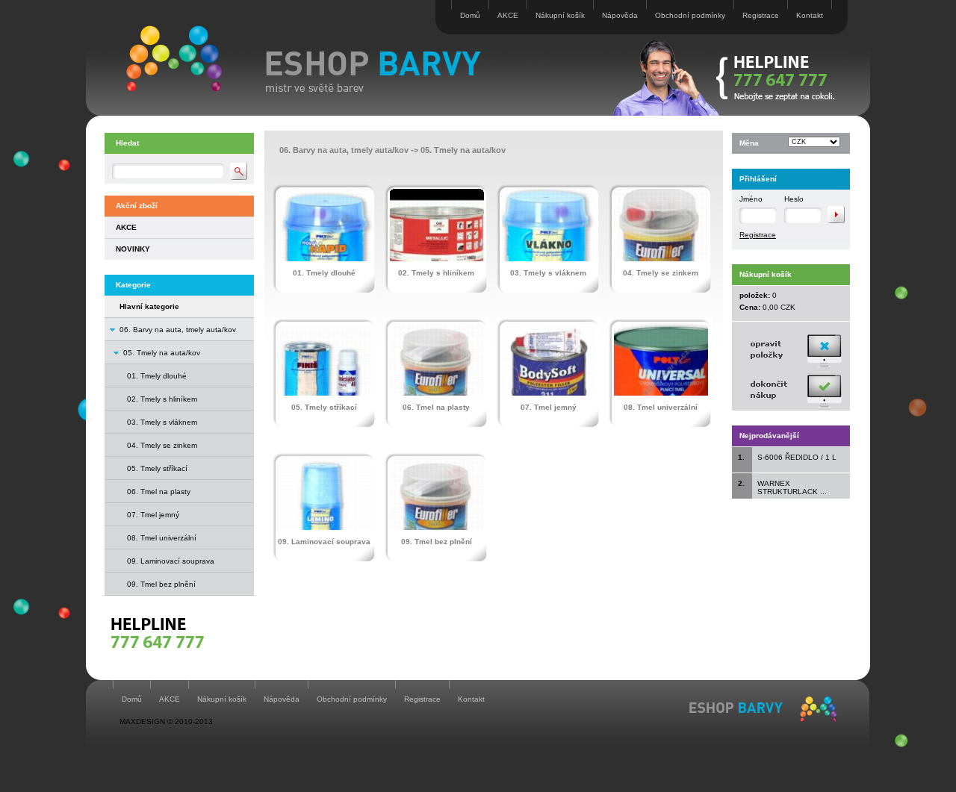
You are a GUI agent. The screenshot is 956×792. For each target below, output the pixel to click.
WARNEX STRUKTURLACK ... (792, 487)
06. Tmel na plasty (158, 491)
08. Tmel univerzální (161, 538)
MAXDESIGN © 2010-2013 (166, 721)
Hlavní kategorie (149, 306)
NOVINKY (133, 249)
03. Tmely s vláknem (162, 422)
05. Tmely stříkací (157, 468)
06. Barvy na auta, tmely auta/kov (178, 329)
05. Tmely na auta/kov (161, 353)
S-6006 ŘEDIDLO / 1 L (796, 457)
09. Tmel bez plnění (161, 584)
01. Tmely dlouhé (157, 376)
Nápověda (620, 15)
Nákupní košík (560, 15)
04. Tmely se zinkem (162, 445)
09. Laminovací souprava (170, 561)
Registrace (760, 15)
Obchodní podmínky (690, 15)
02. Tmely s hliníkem (162, 399)
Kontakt (809, 15)
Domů (470, 15)
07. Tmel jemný (153, 515)
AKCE (507, 15)
